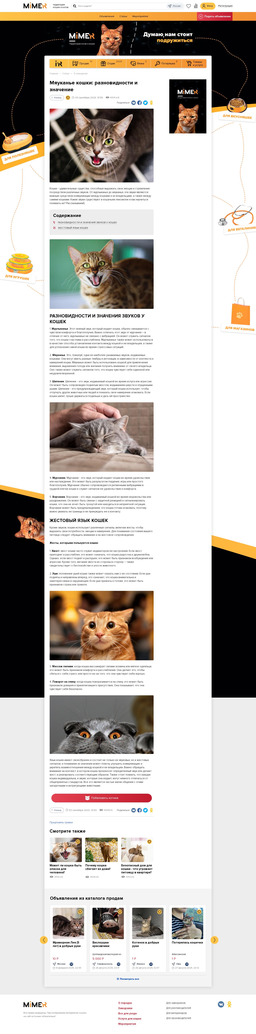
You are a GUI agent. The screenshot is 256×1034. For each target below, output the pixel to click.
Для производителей (178, 1018)
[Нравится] (68, 97)
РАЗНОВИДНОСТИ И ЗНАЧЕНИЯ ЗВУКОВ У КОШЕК (87, 222)
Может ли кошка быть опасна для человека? (66, 869)
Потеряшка (169, 62)
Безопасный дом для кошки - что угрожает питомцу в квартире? (137, 869)
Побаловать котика (104, 798)
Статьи (123, 16)
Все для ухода (127, 1013)
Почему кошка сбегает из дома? (98, 867)
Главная (54, 73)
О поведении (80, 73)
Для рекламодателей (178, 1007)
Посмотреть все (129, 978)
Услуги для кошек (129, 1018)
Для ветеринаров (176, 1013)
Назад (57, 97)
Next (214, 940)
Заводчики (125, 1008)
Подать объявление (217, 16)
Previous (44, 940)
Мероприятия (140, 16)
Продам (85, 62)
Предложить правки (61, 822)
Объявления (106, 16)
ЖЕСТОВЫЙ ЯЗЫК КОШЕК (73, 227)
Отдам (114, 62)
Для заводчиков (175, 1002)
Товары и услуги (198, 63)
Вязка (141, 62)
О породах (125, 1003)
